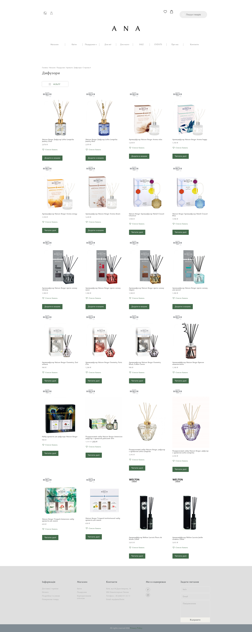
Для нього (124, 45)
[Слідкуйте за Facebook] (148, 590)
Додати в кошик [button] (52, 158)
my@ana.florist (118, 599)
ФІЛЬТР (56, 84)
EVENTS (158, 45)
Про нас (175, 45)
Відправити (195, 620)
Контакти (194, 45)
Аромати (69, 68)
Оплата (45, 592)
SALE (141, 45)
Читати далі (181, 156)
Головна (45, 68)
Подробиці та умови (51, 596)
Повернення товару (50, 599)
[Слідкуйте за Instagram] (148, 595)
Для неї (107, 45)
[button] (49, 149)
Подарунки (90, 45)
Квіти (74, 45)
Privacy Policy (136, 628)
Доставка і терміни (50, 589)
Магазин (54, 45)
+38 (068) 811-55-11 (122, 596)
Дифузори (78, 68)
